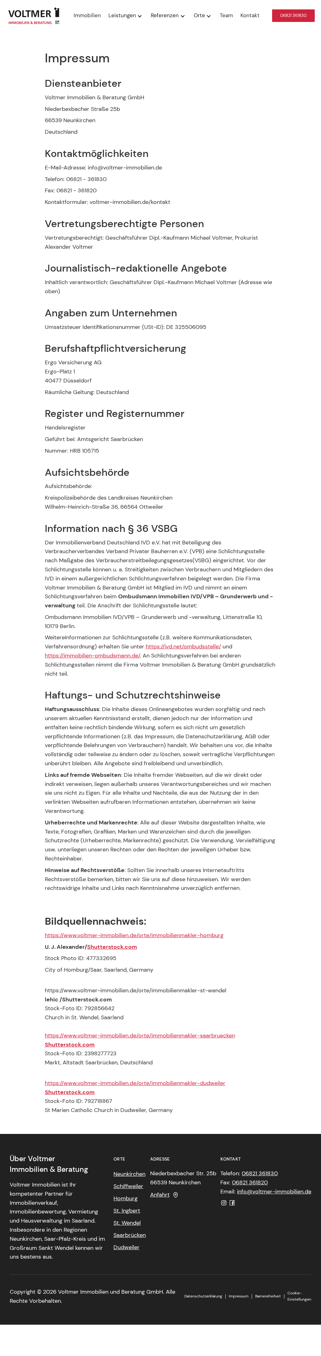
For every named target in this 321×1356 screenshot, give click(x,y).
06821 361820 (250, 1182)
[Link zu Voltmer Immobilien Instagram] (223, 1202)
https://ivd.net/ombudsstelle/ (183, 646)
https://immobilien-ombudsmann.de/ (92, 655)
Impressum (239, 1296)
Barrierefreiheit (268, 1296)
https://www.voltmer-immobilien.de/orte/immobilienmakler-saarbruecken (140, 1035)
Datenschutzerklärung (203, 1296)
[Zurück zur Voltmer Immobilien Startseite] (33, 16)
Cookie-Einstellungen (299, 1296)
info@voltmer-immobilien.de (274, 1191)
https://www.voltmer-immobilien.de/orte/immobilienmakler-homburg (134, 935)
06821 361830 (293, 15)
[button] (126, 16)
